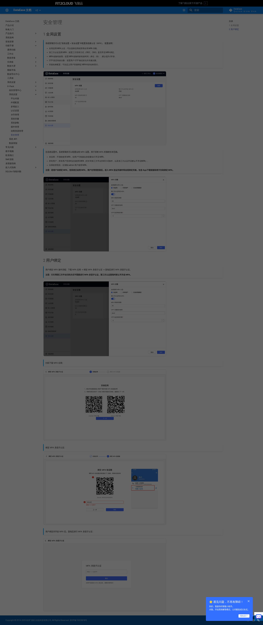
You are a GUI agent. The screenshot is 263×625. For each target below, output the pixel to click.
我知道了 (244, 616)
